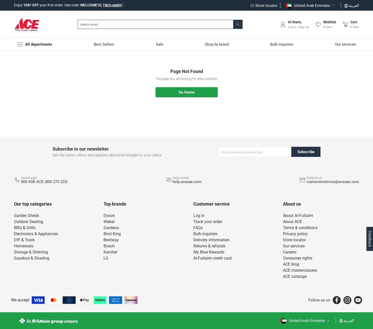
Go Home (186, 92)
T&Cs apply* (113, 5)
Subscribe (305, 152)
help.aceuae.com (187, 181)
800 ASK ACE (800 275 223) (44, 181)
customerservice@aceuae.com (333, 181)
